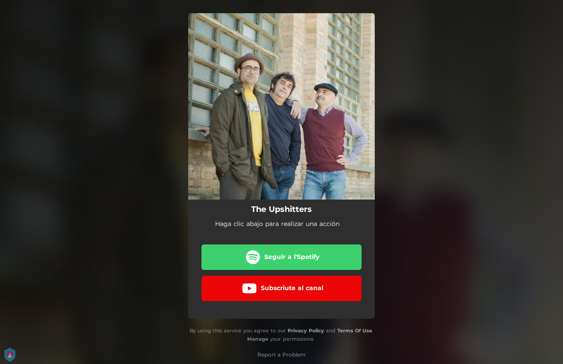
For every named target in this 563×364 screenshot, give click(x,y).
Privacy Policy (306, 331)
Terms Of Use (354, 331)
